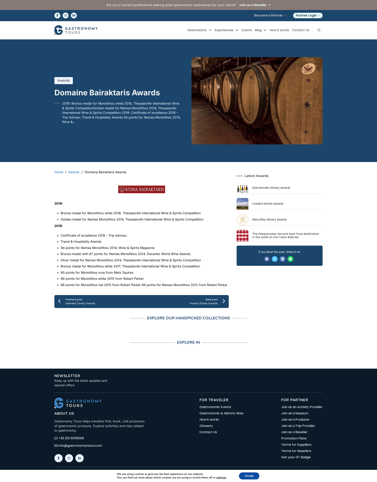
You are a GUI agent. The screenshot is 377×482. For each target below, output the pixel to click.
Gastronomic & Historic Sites (221, 413)
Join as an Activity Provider (302, 407)
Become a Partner (268, 15)
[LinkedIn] (282, 259)
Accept (249, 476)
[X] (275, 259)
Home (58, 172)
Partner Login (306, 15)
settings (221, 477)
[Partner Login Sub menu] (319, 15)
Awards (64, 80)
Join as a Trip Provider (298, 425)
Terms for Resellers (296, 451)
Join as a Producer (295, 419)
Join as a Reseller (294, 432)
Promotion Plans (294, 438)
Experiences (224, 30)
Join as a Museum (294, 413)
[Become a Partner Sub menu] (285, 15)
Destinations (197, 30)
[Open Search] (319, 30)
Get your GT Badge (296, 457)
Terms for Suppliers (296, 444)
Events (247, 30)
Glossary (206, 425)
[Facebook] (267, 259)
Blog (258, 30)
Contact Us (300, 30)
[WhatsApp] (290, 259)
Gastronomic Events (215, 407)
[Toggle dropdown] (210, 30)
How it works (279, 30)
